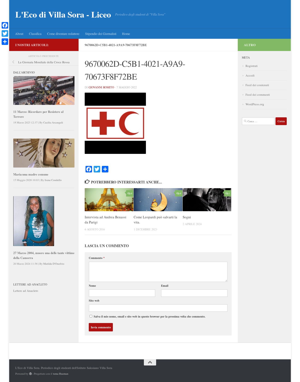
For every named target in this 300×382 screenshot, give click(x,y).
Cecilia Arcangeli (53, 122)
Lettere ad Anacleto (25, 291)
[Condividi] (5, 42)
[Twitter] (5, 33)
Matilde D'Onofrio (53, 263)
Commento (97, 258)
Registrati (252, 66)
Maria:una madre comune (30, 174)
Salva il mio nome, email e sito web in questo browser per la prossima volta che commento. (150, 316)
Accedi (250, 75)
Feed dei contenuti (257, 85)
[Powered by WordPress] (30, 373)
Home (126, 33)
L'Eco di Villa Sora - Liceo (63, 14)
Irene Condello (53, 180)
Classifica (35, 33)
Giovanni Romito (101, 87)
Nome (92, 285)
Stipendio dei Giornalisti (100, 33)
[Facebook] (5, 25)
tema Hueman (60, 373)
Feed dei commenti (258, 94)
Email (164, 285)
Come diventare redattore (63, 33)
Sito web (94, 300)
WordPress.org (255, 104)
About (19, 33)
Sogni (187, 217)
